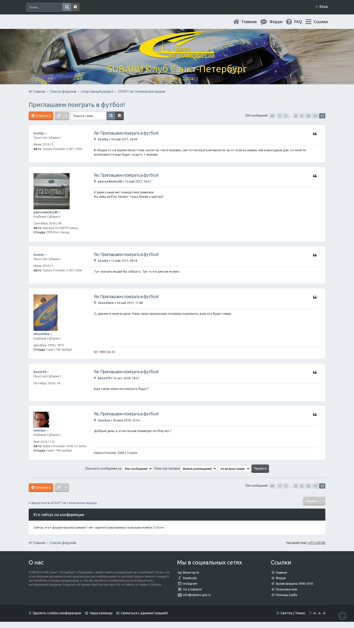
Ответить (43, 115)
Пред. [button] (279, 115)
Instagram (190, 583)
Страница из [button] (272, 115)
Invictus (39, 430)
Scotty (38, 133)
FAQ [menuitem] (302, 22)
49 (59, 223)
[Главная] (177, 55)
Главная (253, 22)
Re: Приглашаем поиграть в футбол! (126, 133)
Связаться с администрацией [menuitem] (144, 613)
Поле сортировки (167, 468)
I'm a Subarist (192, 589)
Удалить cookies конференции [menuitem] (57, 613)
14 (58, 383)
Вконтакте (191, 572)
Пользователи (286, 589)
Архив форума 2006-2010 (294, 583)
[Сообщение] (95, 139)
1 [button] (286, 116)
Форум (281, 578)
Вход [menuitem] (324, 6)
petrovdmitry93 (45, 212)
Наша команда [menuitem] (101, 613)
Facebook (190, 578)
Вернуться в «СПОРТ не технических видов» (64, 502)
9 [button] (302, 116)
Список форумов (63, 543)
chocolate (41, 333)
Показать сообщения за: (104, 468)
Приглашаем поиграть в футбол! (77, 104)
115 (52, 441)
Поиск (66, 7)
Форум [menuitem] (279, 22)
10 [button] (308, 116)
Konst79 (39, 371)
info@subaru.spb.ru (197, 594)
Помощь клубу (286, 594)
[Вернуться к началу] (342, 615)
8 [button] (296, 116)
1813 (60, 345)
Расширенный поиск (75, 7)
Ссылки (321, 22)
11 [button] (315, 116)
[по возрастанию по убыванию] (234, 468)
